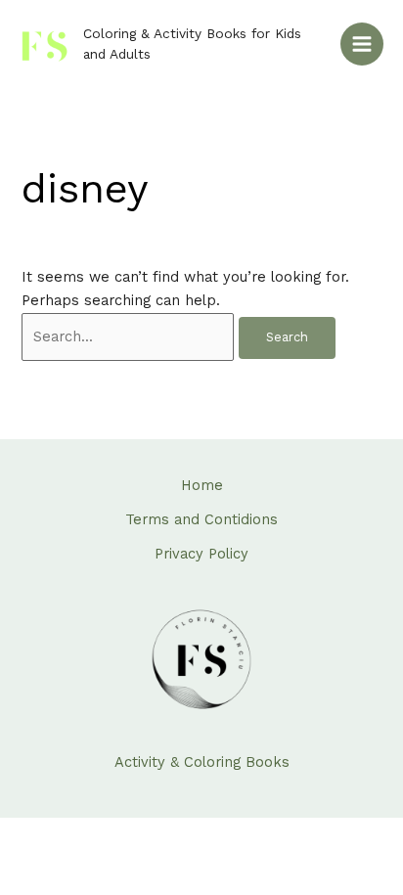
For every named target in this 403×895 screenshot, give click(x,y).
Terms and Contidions (201, 519)
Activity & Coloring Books (202, 762)
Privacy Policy (201, 553)
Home (202, 485)
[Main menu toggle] (361, 44)
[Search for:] (130, 336)
